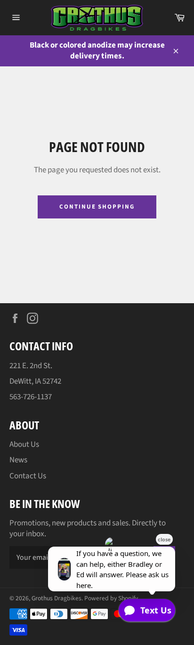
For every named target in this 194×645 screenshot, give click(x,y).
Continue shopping (97, 206)
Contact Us (27, 476)
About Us (24, 444)
